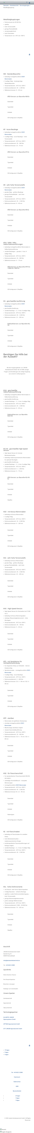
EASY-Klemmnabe (21, 785)
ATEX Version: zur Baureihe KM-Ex (18, 96)
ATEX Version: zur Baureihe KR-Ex (18, 210)
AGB (17, 1086)
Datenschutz (17, 1081)
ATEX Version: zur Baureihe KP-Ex (18, 152)
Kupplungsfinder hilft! (13, 379)
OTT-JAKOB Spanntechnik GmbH (12, 1028)
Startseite (6, 5)
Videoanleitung (11, 363)
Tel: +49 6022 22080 (17, 1072)
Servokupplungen (24, 5)
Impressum (17, 1077)
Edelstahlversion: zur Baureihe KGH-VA (17, 415)
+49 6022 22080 (10, 965)
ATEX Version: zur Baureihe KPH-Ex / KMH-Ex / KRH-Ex (18, 267)
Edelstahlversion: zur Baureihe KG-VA (18, 324)
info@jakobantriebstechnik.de (11, 960)
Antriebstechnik (14, 5)
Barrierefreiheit (17, 1091)
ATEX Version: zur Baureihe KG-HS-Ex (18, 478)
